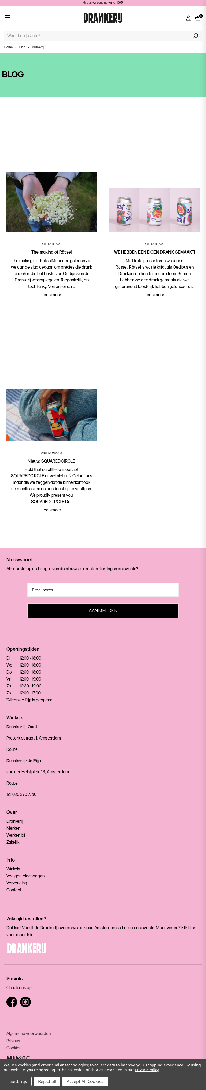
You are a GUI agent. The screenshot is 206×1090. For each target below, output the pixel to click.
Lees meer (51, 295)
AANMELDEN (103, 610)
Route (12, 749)
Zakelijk (12, 842)
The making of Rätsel (51, 252)
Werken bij (15, 835)
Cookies (13, 1048)
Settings (18, 1081)
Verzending (16, 883)
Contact (13, 890)
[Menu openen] (7, 17)
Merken (13, 828)
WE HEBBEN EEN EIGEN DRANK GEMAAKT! (154, 252)
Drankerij (14, 821)
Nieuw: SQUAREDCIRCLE (51, 461)
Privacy (13, 1041)
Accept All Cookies (85, 1081)
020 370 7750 (24, 794)
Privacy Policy (146, 1069)
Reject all (47, 1081)
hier (192, 928)
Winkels (13, 869)
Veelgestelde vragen (25, 876)
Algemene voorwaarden (28, 1033)
